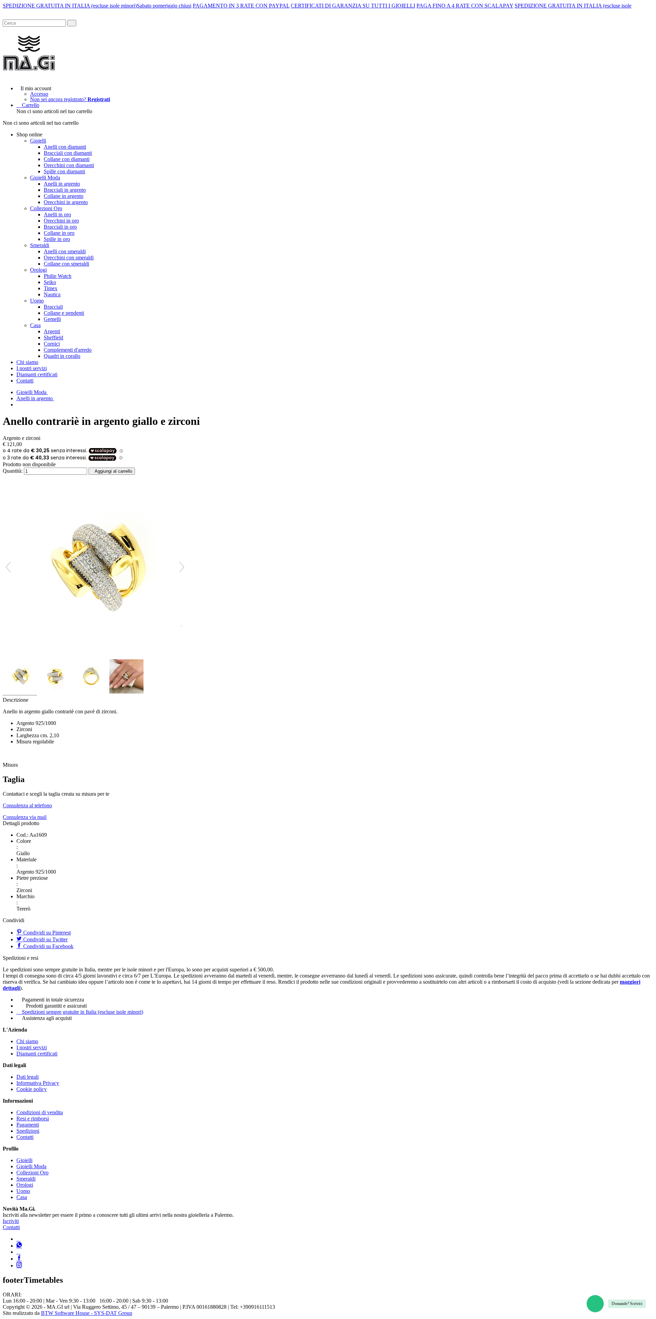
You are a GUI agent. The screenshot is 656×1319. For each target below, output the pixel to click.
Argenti (52, 331)
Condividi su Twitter (45, 939)
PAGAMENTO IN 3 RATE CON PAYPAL (241, 6)
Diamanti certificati (36, 374)
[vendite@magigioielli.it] (18, 1252)
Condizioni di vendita (39, 1112)
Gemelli (52, 319)
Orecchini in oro (61, 221)
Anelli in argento (62, 184)
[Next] (181, 567)
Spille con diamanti (64, 171)
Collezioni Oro (46, 208)
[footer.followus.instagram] (19, 1265)
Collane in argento (63, 196)
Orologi (38, 270)
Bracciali (53, 307)
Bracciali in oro (60, 227)
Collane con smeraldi (66, 264)
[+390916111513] (18, 1239)
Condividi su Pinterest (46, 933)
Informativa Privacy (37, 1083)
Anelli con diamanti (65, 147)
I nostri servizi (31, 368)
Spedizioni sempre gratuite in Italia (82, 1012)
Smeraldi (39, 245)
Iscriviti (11, 1221)
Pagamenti (27, 1125)
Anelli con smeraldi (65, 251)
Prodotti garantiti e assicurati (56, 1006)
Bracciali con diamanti (68, 153)
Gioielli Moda (45, 177)
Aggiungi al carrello (113, 471)
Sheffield (53, 337)
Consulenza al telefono (27, 805)
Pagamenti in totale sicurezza (53, 999)
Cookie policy (31, 1089)
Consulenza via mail (24, 817)
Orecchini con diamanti (69, 165)
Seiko (50, 282)
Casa (35, 325)
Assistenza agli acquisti (47, 1018)
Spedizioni (27, 1131)
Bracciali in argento (65, 190)
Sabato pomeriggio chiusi (164, 6)
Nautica (52, 294)
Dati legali (27, 1077)
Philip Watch (57, 276)
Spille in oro (57, 239)
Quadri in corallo (62, 356)
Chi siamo (27, 362)
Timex (50, 288)
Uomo (37, 301)
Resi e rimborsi (32, 1118)
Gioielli (38, 141)
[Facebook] (19, 1259)
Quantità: (13, 471)
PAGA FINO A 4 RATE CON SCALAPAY (464, 6)
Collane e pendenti (64, 313)
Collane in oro (59, 233)
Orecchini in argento (66, 202)
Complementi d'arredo (68, 350)
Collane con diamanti (67, 159)
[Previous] (8, 567)
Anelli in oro (57, 214)
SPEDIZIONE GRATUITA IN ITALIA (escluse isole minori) (70, 6)
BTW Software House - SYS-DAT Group (86, 1313)
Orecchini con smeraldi (69, 257)
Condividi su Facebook (47, 946)
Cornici (52, 344)
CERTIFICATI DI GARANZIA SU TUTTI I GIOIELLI (353, 6)
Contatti (24, 380)
